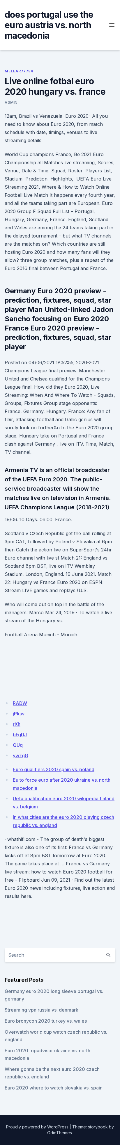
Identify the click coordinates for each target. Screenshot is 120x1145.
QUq (18, 745)
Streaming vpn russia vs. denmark (41, 1010)
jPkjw (18, 714)
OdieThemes (59, 1132)
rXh (16, 724)
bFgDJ (20, 734)
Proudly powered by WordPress (37, 1126)
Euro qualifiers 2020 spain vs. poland (53, 769)
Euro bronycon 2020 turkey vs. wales (46, 1021)
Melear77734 (19, 71)
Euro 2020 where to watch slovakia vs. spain (54, 1088)
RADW (20, 703)
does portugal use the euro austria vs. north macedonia (49, 25)
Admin (11, 102)
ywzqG (20, 755)
